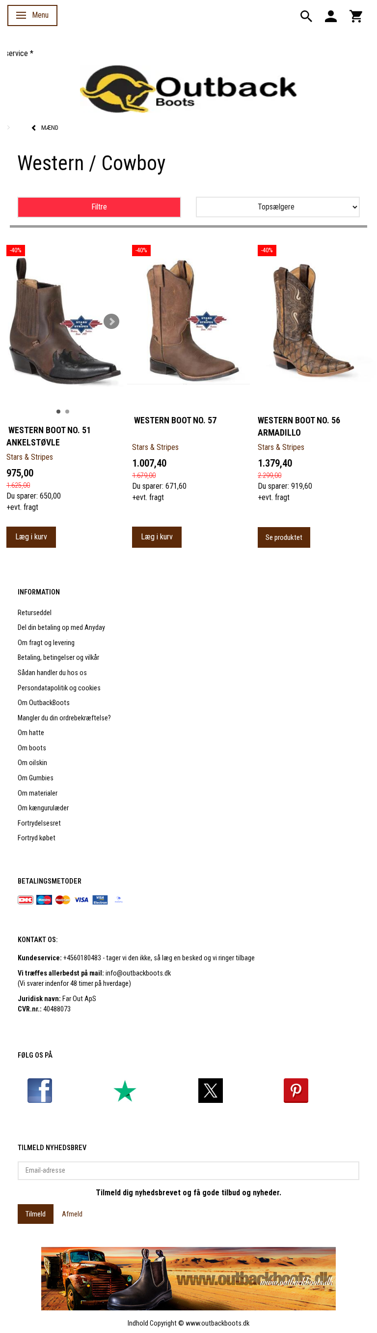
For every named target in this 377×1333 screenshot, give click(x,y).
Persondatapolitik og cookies (59, 688)
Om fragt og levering (46, 643)
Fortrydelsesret (39, 823)
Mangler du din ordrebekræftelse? (64, 718)
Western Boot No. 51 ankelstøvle (48, 436)
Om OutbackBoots (44, 703)
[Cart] (356, 15)
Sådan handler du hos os (52, 673)
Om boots (32, 748)
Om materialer (37, 793)
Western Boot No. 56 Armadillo (299, 426)
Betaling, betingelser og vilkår (58, 657)
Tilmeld (36, 1214)
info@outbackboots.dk (138, 973)
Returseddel (35, 613)
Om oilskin (32, 763)
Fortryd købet (36, 838)
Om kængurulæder (43, 808)
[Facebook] (39, 1090)
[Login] (331, 15)
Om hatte (31, 733)
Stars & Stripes (29, 457)
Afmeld (72, 1214)
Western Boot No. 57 (174, 420)
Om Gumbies (36, 778)
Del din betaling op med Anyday (61, 627)
